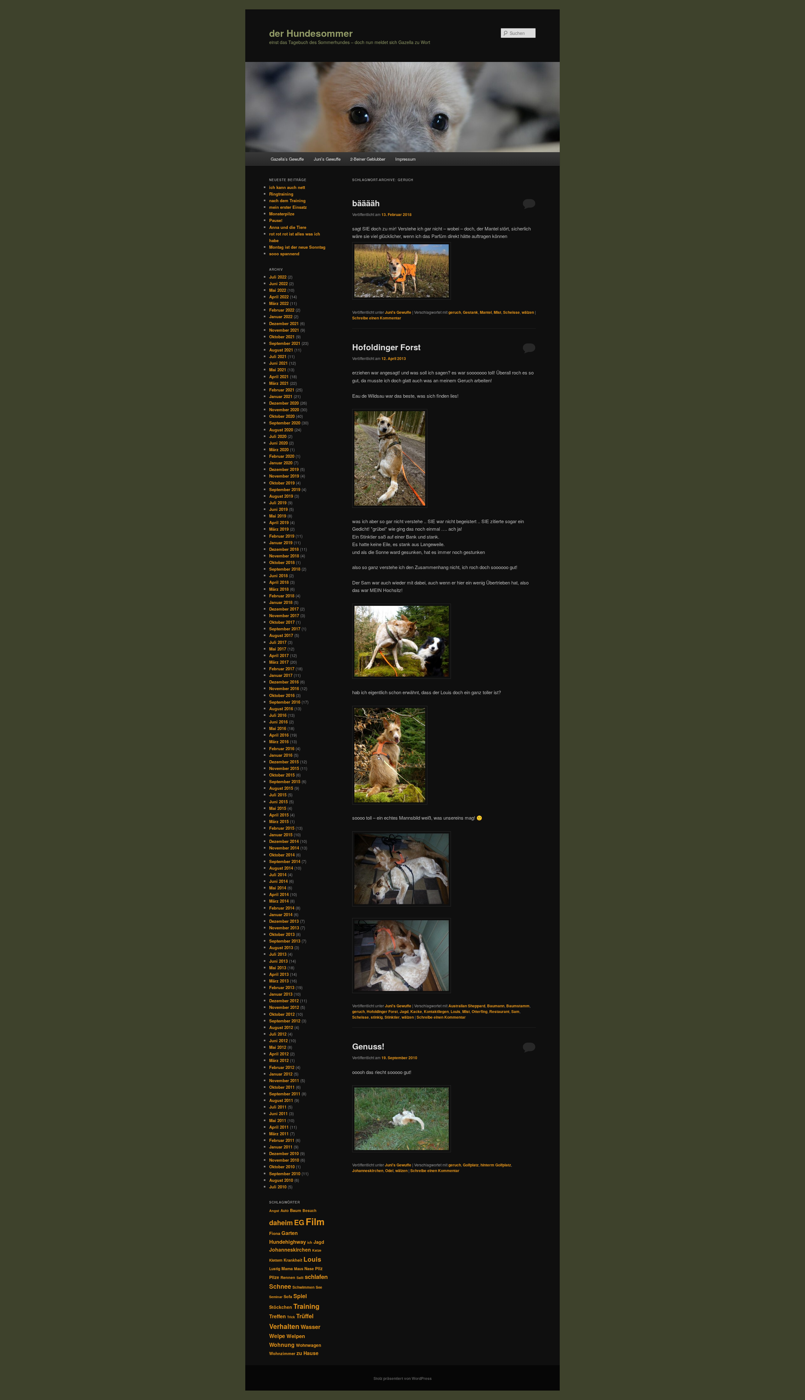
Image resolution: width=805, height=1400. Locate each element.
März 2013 (279, 981)
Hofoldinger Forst (386, 347)
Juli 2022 (277, 277)
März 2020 (279, 449)
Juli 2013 (277, 954)
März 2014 (279, 901)
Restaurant (499, 1011)
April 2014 (279, 894)
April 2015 (279, 815)
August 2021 (281, 350)
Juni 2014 (278, 881)
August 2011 (281, 1100)
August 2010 (281, 1180)
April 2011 (279, 1127)
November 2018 (284, 556)
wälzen (528, 312)
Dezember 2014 (284, 841)
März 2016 (279, 741)
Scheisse (511, 312)
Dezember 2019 (284, 469)
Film (315, 1221)
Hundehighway (287, 1241)
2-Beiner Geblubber (367, 159)
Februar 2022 (281, 310)
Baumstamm (518, 1006)
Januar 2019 (280, 542)
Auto (284, 1210)
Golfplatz (471, 1165)
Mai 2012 (277, 1047)
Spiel (300, 1296)
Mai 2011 (277, 1120)
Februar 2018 (281, 596)
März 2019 (279, 529)
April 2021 (279, 376)
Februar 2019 (281, 536)
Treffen (277, 1316)
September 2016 (284, 702)
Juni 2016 (278, 722)
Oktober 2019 (282, 483)
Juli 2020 (277, 436)
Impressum (405, 159)
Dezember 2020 (284, 403)
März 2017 (279, 662)
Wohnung (282, 1344)
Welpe (277, 1336)
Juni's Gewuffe (398, 312)
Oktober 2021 (282, 337)
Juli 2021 (277, 356)
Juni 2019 (278, 509)
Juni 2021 (278, 363)
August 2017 (281, 635)
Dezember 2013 (284, 921)
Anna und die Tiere (287, 227)
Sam (515, 1011)
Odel (389, 1170)
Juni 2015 (278, 802)
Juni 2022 (278, 283)
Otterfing (479, 1011)
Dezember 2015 (284, 762)
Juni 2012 (278, 1040)
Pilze (274, 1277)
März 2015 (279, 821)
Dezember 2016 (284, 682)
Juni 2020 (278, 443)
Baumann (495, 1006)
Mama (287, 1268)
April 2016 (279, 735)
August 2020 (281, 430)
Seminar (275, 1296)
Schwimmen (303, 1287)
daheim (281, 1222)
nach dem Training (287, 200)
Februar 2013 (281, 987)
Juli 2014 (277, 874)
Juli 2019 (277, 503)
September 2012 (284, 1021)
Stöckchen (280, 1307)
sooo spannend (284, 254)
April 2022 (279, 297)
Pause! (275, 220)
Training (306, 1306)
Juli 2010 (277, 1187)
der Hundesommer (311, 33)
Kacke (416, 1011)
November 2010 (284, 1160)
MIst (497, 312)
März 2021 (279, 383)
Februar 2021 (281, 390)
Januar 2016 (280, 755)
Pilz (319, 1268)
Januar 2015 (280, 835)
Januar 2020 (280, 463)
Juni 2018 (278, 575)
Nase (309, 1268)
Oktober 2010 (282, 1167)
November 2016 (284, 688)
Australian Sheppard (466, 1006)
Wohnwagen (308, 1345)
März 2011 (279, 1134)
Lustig (274, 1268)
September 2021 (284, 343)
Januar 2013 (280, 994)
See (319, 1287)
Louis (455, 1011)
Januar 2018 (280, 602)
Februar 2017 (281, 669)
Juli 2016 (277, 715)
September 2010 (284, 1173)
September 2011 (284, 1094)
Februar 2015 (281, 828)
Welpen (295, 1336)
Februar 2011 (281, 1140)
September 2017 (284, 629)
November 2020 (284, 409)
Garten (289, 1233)
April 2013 (279, 974)
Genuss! (368, 1046)
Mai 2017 (277, 649)
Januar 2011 (280, 1147)
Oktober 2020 (282, 416)
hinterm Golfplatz (495, 1165)
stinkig (377, 1017)
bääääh (366, 203)
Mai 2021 (277, 370)
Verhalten (284, 1326)
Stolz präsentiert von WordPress (403, 1378)
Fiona (274, 1233)
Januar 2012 (280, 1074)
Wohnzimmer (282, 1353)
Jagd (404, 1011)
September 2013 (284, 941)
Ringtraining (281, 194)
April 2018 (279, 582)
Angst (274, 1210)
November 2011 (284, 1080)
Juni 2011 (278, 1113)
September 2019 (284, 489)
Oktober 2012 (282, 1014)
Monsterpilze (281, 214)
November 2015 (284, 768)
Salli (300, 1277)
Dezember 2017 (284, 609)
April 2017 (279, 655)
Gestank (470, 312)
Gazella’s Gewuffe (287, 159)
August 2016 (281, 708)
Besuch (309, 1210)
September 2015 (284, 781)
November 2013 (284, 928)
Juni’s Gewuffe (327, 159)
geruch (454, 312)
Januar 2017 (280, 675)
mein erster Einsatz (288, 207)
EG (299, 1222)
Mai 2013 (277, 968)
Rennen (287, 1277)
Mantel (486, 312)
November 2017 (284, 615)
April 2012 (279, 1054)
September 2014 (284, 861)
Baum (295, 1210)
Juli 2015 (277, 795)
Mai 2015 (277, 808)
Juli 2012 (277, 1034)
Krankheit (293, 1260)
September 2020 (284, 423)
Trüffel (305, 1316)
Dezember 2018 (284, 549)
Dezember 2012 (284, 1001)
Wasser (310, 1327)
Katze (316, 1250)
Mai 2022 (277, 290)
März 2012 (279, 1060)
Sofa (288, 1296)
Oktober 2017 (282, 622)
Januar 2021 (280, 396)
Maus (298, 1268)
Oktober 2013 (282, 934)
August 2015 (281, 788)
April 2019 (279, 522)
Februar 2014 (281, 908)
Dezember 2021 (284, 323)
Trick (291, 1316)
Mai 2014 (277, 888)
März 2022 (279, 303)
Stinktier (392, 1017)
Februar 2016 (281, 748)
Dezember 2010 (284, 1153)
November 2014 (284, 848)
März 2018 (279, 589)
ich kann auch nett (287, 187)
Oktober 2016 (282, 695)
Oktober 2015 (282, 775)
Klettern (275, 1260)
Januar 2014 (280, 914)
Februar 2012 (281, 1067)
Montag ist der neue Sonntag (297, 247)
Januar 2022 (280, 316)
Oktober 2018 (282, 562)
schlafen (316, 1276)
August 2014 (281, 868)
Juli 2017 (277, 642)
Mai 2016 (277, 728)
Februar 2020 (281, 456)
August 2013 (281, 947)
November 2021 (284, 330)
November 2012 (284, 1007)
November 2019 (284, 476)
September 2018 (284, 569)
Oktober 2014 (282, 855)
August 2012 (281, 1027)
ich (309, 1242)
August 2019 (281, 496)
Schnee (280, 1286)
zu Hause (308, 1353)
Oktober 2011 (282, 1087)
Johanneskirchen (367, 1170)
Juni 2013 (278, 961)
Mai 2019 (277, 516)
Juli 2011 (277, 1107)
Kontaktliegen (436, 1011)
